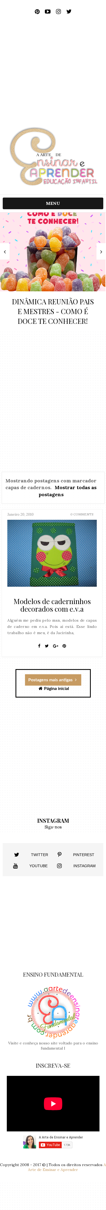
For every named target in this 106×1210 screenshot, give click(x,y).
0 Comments (81, 514)
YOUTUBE (38, 866)
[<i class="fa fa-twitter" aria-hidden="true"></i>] (16, 855)
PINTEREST (83, 855)
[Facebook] (39, 646)
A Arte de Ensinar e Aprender (67, 1167)
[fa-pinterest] (37, 11)
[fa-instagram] (58, 11)
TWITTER (39, 855)
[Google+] (55, 646)
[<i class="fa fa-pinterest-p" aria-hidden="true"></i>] (59, 855)
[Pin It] (64, 646)
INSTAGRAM (84, 866)
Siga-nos (53, 827)
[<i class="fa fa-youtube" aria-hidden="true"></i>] (15, 866)
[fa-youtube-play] (47, 11)
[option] (52, 271)
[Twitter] (47, 646)
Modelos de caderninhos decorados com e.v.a (52, 605)
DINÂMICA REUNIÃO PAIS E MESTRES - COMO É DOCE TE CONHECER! (53, 311)
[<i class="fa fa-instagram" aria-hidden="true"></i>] (59, 866)
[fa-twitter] (69, 11)
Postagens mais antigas (51, 680)
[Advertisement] (53, 72)
